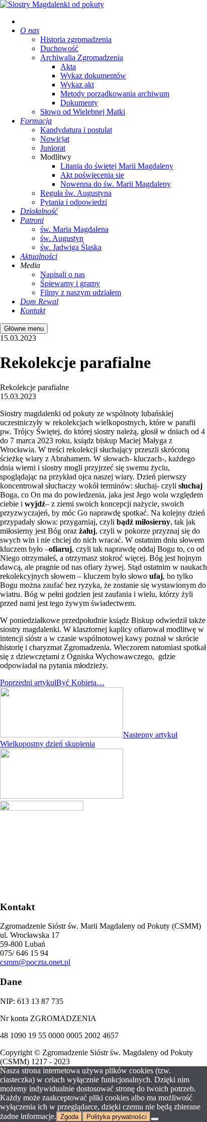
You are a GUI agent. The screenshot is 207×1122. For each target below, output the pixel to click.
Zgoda (69, 1116)
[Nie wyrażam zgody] (155, 1118)
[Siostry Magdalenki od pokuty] (52, 4)
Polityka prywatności (116, 1116)
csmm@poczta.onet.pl (35, 962)
